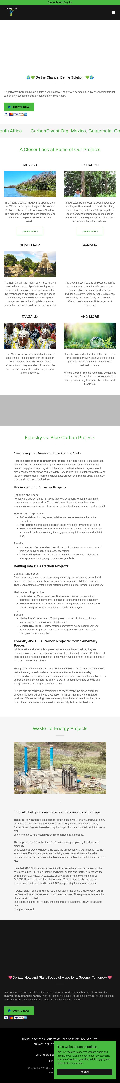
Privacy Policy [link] (44, 1044)
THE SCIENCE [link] (71, 1039)
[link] (11, 12)
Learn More (30, 231)
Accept (85, 1072)
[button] (113, 12)
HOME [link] (26, 1039)
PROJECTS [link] (38, 1039)
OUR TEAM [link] (53, 1039)
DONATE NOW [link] (89, 1039)
